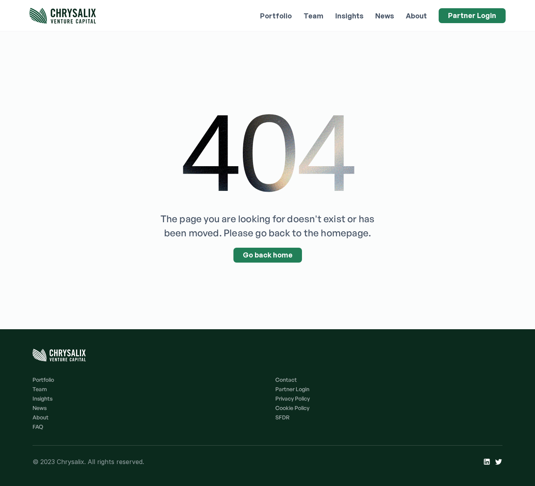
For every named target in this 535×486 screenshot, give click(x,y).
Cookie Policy (292, 407)
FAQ (38, 426)
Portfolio (276, 15)
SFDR (282, 417)
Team (314, 15)
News (384, 15)
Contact (286, 379)
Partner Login (292, 389)
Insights (349, 15)
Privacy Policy (292, 398)
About (416, 15)
